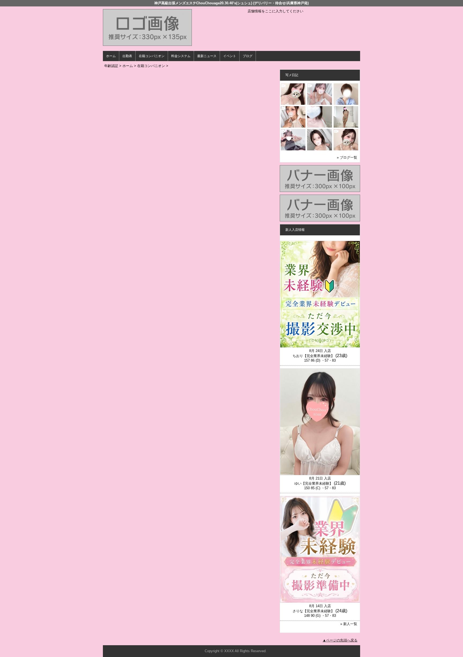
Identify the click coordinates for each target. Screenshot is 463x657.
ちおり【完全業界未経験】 (313, 356)
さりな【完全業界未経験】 (313, 611)
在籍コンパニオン (152, 56)
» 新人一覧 (348, 624)
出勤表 (127, 56)
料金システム (181, 56)
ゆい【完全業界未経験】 (313, 483)
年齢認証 (111, 66)
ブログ (247, 56)
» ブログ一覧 (347, 157)
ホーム (111, 56)
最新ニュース (206, 56)
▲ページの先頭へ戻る (340, 640)
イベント (229, 56)
